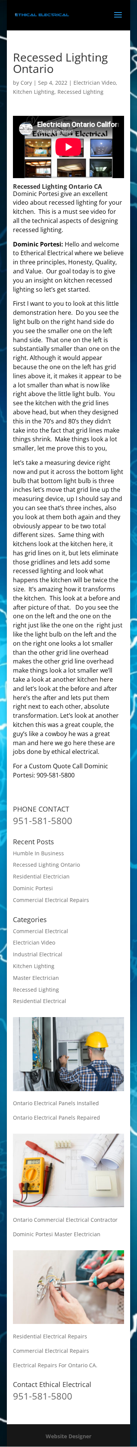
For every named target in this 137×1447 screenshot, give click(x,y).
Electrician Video (94, 82)
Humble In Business (38, 853)
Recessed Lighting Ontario (46, 864)
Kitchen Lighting (33, 91)
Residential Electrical (39, 1001)
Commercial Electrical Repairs (51, 900)
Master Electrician (36, 977)
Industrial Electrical (37, 954)
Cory (26, 82)
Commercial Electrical (40, 931)
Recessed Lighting (80, 91)
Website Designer (68, 1436)
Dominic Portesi (33, 888)
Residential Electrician (41, 876)
